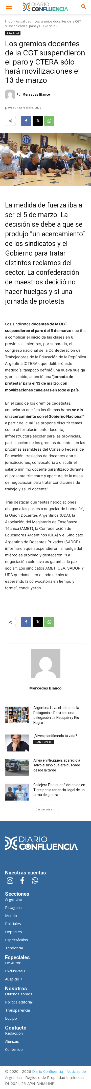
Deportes (13, 931)
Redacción (14, 1033)
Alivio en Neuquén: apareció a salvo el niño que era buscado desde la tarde (56, 765)
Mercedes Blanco (36, 94)
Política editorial (19, 1001)
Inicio (9, 21)
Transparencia (17, 1010)
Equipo (11, 1018)
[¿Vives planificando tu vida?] (17, 743)
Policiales (13, 923)
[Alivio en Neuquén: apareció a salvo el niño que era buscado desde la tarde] (17, 767)
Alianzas (12, 1041)
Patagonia (13, 907)
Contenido (14, 1049)
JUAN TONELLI (43, 742)
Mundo (11, 915)
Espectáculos (16, 939)
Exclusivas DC (17, 970)
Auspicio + (13, 978)
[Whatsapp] (35, 881)
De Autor (13, 962)
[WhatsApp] (49, 121)
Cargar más (43, 809)
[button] (9, 7)
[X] (38, 121)
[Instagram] (10, 881)
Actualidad (23, 21)
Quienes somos (18, 993)
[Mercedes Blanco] (11, 95)
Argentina (13, 899)
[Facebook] (26, 121)
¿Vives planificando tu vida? (55, 736)
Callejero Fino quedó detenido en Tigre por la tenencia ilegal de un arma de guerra (59, 790)
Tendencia (14, 947)
